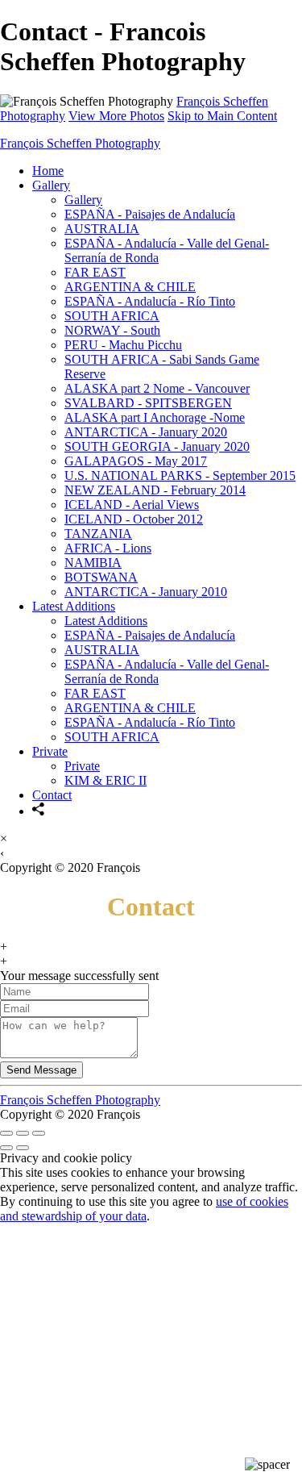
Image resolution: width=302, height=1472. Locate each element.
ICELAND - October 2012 (133, 519)
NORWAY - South (112, 330)
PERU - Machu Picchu (123, 345)
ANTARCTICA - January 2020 (145, 432)
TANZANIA (98, 533)
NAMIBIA (93, 562)
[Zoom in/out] (38, 1133)
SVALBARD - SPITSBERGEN (148, 403)
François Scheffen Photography (80, 143)
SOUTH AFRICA (111, 316)
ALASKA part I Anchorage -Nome (154, 417)
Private (50, 751)
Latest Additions (73, 606)
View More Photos (116, 116)
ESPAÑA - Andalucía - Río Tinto (149, 301)
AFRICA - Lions (107, 548)
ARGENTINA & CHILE (130, 287)
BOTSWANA (101, 577)
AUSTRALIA (101, 229)
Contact (52, 795)
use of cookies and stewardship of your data (144, 1209)
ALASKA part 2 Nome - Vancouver (157, 388)
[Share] (38, 811)
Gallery (51, 185)
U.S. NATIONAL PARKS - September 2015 (180, 475)
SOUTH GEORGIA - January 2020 (157, 446)
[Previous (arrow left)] (6, 1147)
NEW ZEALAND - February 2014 (155, 490)
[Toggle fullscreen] (22, 1133)
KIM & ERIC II (105, 780)
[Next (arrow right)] (22, 1147)
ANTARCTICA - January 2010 (145, 591)
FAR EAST (95, 272)
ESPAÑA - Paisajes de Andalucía (149, 214)
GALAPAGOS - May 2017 (135, 461)
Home (48, 170)
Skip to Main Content (222, 116)
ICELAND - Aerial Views (131, 504)
